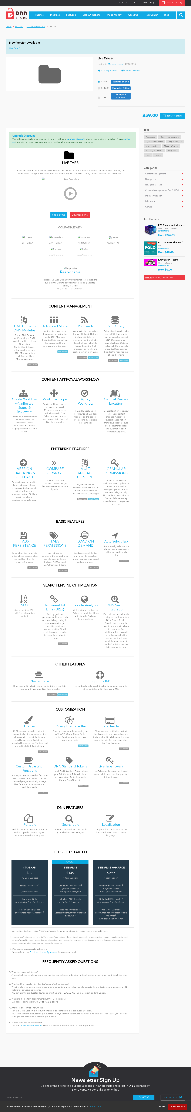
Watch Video (62, 351)
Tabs (148, 155)
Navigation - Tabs (153, 185)
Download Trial (80, 215)
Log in (135, 3)
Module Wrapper (171, 146)
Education (150, 201)
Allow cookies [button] (177, 1106)
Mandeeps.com (115, 64)
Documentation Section (31, 1026)
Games (148, 207)
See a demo (58, 215)
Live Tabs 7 (14, 48)
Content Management (169, 137)
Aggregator (150, 137)
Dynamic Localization (154, 142)
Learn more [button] (96, 1106)
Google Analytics (175, 142)
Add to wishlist (131, 71)
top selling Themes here (159, 278)
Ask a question (108, 71)
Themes (158, 155)
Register (123, 3)
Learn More (163, 231)
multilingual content (154, 150)
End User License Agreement (43, 952)
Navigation (172, 150)
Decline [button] (161, 1106)
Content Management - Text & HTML (162, 190)
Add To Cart (174, 116)
